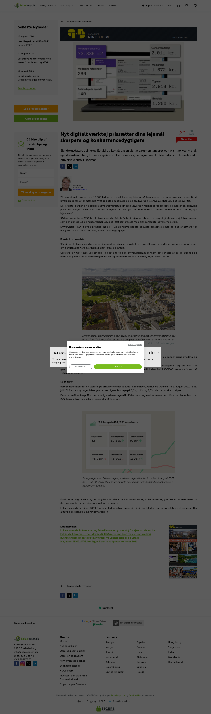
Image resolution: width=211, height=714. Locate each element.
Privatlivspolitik (135, 344)
